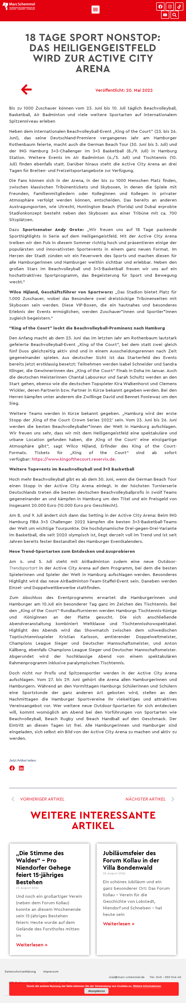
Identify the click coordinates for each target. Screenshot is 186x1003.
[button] (96, 10)
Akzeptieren (96, 991)
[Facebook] (160, 6)
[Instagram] (170, 6)
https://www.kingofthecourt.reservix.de (73, 459)
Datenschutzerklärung (20, 971)
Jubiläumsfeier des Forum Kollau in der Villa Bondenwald (131, 860)
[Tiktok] (179, 6)
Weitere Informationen (147, 986)
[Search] (174, 15)
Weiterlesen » (31, 945)
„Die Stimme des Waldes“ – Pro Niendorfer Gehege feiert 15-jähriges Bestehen (43, 867)
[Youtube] (165, 15)
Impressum (51, 971)
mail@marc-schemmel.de (127, 977)
